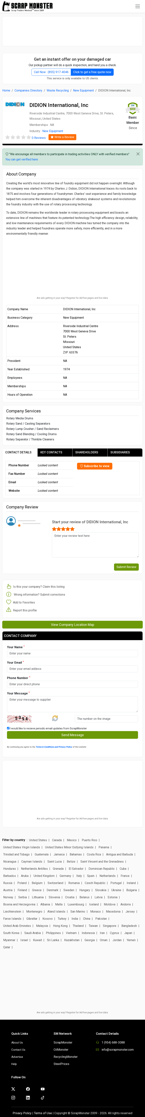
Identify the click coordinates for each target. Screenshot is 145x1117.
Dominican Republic (102, 868)
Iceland (94, 904)
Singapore (109, 926)
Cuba (123, 868)
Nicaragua (9, 861)
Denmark (52, 890)
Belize (71, 861)
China (86, 918)
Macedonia (113, 911)
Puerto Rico (89, 840)
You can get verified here (21, 159)
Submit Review (126, 567)
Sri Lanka (53, 940)
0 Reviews (39, 138)
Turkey (62, 918)
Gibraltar (31, 918)
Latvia (99, 897)
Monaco (95, 911)
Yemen (131, 940)
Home (6, 90)
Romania (74, 883)
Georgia (90, 940)
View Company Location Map (72, 625)
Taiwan (93, 926)
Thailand (78, 926)
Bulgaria (131, 890)
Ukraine (116, 890)
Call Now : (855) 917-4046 (51, 72)
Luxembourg (76, 904)
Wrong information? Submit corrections (39, 594)
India (75, 918)
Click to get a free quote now (92, 72)
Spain (90, 876)
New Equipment (83, 90)
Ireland (131, 883)
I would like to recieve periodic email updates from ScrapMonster (48, 728)
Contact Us (18, 1049)
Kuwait (37, 940)
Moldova (109, 904)
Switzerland (55, 883)
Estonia (112, 897)
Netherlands (107, 876)
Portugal (116, 883)
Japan (128, 933)
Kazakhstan (71, 940)
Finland (22, 890)
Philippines (53, 933)
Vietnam (71, 933)
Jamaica (59, 854)
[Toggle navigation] (138, 6)
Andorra (125, 904)
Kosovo (47, 918)
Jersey (130, 911)
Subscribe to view (96, 466)
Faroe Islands (12, 918)
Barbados (9, 876)
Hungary (84, 890)
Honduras (9, 868)
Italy (79, 876)
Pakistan (101, 918)
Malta (58, 904)
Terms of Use (43, 1113)
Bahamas (76, 854)
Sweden (68, 890)
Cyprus (114, 933)
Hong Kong (60, 926)
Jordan (117, 940)
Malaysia (42, 926)
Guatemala (42, 854)
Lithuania (38, 897)
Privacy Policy (22, 1113)
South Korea (11, 933)
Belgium (37, 883)
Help (14, 1064)
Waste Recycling (58, 90)
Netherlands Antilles (34, 868)
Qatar (6, 947)
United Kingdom (44, 876)
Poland (22, 883)
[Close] (138, 154)
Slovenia (54, 897)
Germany (65, 876)
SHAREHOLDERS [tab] (86, 452)
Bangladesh (129, 926)
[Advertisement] (72, 29)
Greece (37, 890)
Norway (8, 897)
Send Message (72, 735)
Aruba (25, 876)
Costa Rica (94, 854)
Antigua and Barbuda (119, 854)
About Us (17, 1042)
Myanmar (9, 940)
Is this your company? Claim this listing (39, 586)
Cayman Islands (31, 861)
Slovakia (100, 890)
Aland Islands (56, 911)
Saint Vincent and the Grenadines (102, 861)
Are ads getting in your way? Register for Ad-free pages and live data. (72, 298)
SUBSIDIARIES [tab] (120, 452)
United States (38, 840)
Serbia (22, 897)
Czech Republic (95, 883)
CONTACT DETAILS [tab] (18, 452)
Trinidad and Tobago (16, 854)
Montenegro (34, 911)
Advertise (17, 1057)
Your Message (18, 693)
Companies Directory (28, 90)
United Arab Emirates (17, 926)
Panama (104, 847)
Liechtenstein (12, 911)
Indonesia (88, 933)
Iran (102, 933)
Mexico (72, 840)
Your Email (15, 662)
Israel (24, 940)
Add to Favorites (24, 602)
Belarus (84, 897)
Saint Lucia (54, 861)
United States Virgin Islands (21, 847)
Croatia (69, 897)
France (125, 876)
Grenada (58, 868)
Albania (45, 904)
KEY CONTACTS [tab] (51, 452)
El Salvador (76, 868)
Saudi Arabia (32, 933)
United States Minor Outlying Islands (69, 847)
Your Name (16, 647)
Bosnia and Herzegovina (19, 904)
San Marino (77, 911)
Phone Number (18, 678)
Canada (57, 840)
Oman (103, 940)
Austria (7, 890)
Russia (7, 883)
